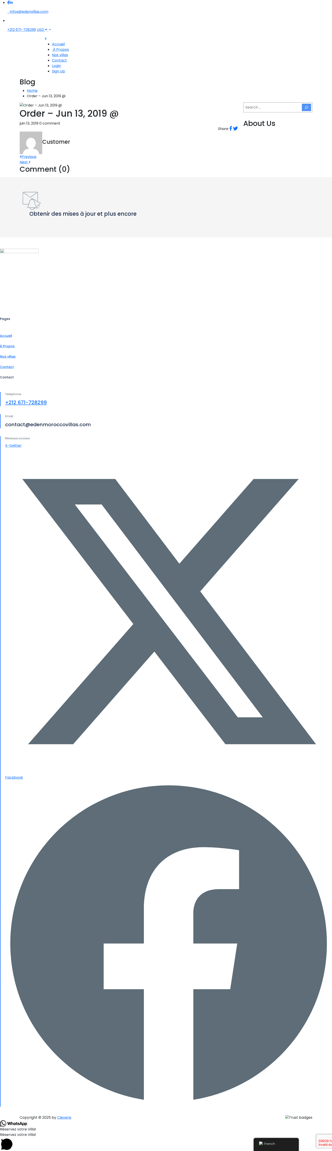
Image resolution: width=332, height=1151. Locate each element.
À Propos (60, 49)
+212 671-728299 (21, 29)
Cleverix (64, 1117)
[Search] (306, 107)
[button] (166, 1141)
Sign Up (58, 71)
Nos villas (60, 55)
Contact (59, 60)
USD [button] (41, 29)
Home (32, 90)
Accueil (58, 44)
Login (56, 65)
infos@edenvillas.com (29, 11)
